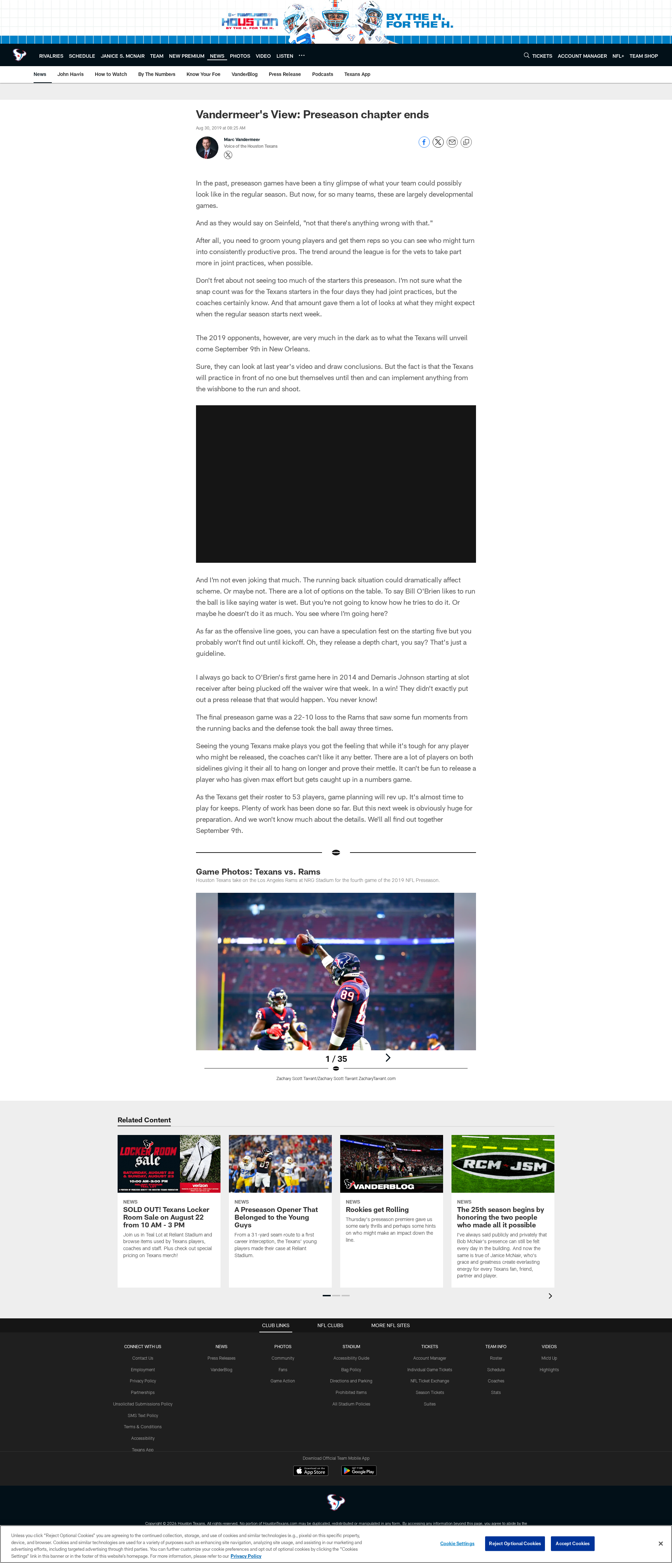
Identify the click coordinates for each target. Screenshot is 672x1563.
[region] (336, 1544)
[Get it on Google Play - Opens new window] (359, 1474)
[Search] (527, 55)
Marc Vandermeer (242, 139)
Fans (283, 1369)
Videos (549, 1346)
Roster (496, 1357)
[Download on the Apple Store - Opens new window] (311, 1472)
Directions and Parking (351, 1380)
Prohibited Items (351, 1392)
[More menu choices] (301, 55)
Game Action (283, 1380)
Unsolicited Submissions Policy (143, 1403)
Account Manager (429, 1357)
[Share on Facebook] (424, 146)
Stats (496, 1392)
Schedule (496, 1369)
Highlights (549, 1369)
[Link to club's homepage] (19, 55)
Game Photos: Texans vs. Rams (258, 871)
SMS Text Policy (143, 1415)
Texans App (143, 1449)
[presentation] (551, 1297)
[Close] (660, 1543)
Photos (283, 1346)
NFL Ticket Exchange (430, 1380)
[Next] (388, 1057)
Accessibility (143, 1438)
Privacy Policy (143, 1380)
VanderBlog (221, 1369)
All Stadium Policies (351, 1403)
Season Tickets (430, 1392)
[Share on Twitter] (438, 146)
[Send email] (452, 146)
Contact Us (142, 1357)
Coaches (496, 1380)
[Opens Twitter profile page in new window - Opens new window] (228, 155)
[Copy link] (466, 142)
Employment (143, 1369)
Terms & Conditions (143, 1426)
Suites (430, 1403)
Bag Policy (351, 1369)
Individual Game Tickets (429, 1369)
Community (283, 1357)
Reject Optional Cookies (515, 1543)
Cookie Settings (457, 1543)
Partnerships (143, 1392)
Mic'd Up (549, 1357)
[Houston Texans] (336, 1503)
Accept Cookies (573, 1543)
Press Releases (222, 1357)
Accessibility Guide (351, 1357)
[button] (326, 1295)
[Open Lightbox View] (336, 991)
